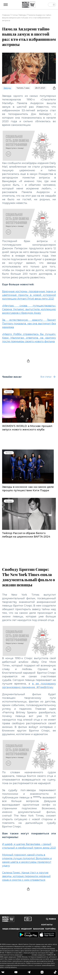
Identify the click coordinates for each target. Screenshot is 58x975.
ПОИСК (52, 919)
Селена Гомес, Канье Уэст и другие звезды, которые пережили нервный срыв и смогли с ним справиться (26, 876)
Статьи (14, 15)
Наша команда (11, 929)
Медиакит (26, 929)
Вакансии (38, 929)
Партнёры (50, 929)
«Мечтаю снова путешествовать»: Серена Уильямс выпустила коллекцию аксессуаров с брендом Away (29, 309)
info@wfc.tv (27, 955)
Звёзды (22, 15)
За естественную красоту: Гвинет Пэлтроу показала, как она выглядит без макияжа (29, 323)
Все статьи (45, 377)
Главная (6, 15)
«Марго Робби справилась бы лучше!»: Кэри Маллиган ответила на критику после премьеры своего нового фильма (29, 338)
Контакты (47, 925)
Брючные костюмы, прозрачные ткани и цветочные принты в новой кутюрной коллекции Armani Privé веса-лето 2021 (29, 295)
